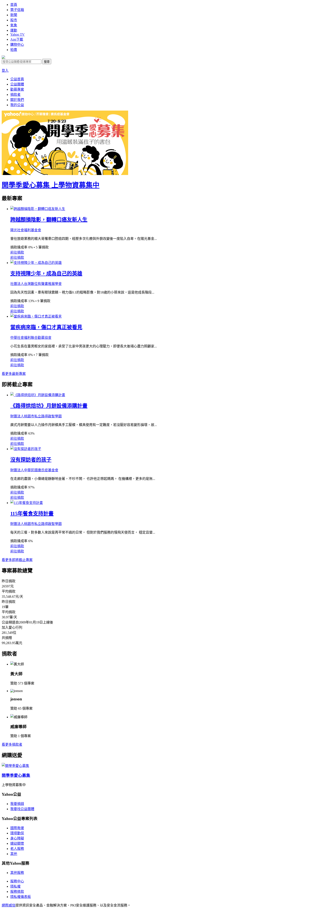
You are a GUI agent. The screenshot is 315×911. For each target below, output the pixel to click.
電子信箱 (17, 10)
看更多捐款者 (12, 744)
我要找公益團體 (22, 809)
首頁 (13, 4)
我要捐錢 (17, 804)
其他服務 (17, 872)
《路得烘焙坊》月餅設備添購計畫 (48, 406)
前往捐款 (17, 252)
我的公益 (17, 105)
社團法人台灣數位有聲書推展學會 (36, 284)
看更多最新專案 (14, 374)
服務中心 (17, 881)
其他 (13, 854)
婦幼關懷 (17, 843)
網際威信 (8, 905)
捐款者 (15, 94)
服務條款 (17, 891)
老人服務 (17, 848)
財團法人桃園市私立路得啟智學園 (36, 416)
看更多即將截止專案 (17, 560)
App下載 (16, 39)
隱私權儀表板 (20, 897)
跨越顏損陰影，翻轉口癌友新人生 (48, 219)
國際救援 (17, 828)
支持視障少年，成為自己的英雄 (46, 273)
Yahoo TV (17, 34)
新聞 (13, 15)
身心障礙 (17, 838)
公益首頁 (17, 79)
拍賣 (13, 50)
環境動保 (17, 833)
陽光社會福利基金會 (25, 230)
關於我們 (17, 100)
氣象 (13, 25)
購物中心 (17, 44)
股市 (13, 20)
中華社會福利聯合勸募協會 (30, 337)
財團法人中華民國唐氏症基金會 (34, 470)
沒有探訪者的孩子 (30, 459)
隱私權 (15, 886)
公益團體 (17, 84)
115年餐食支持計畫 (32, 513)
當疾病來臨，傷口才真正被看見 (46, 327)
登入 (5, 70)
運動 (13, 30)
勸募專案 (17, 89)
